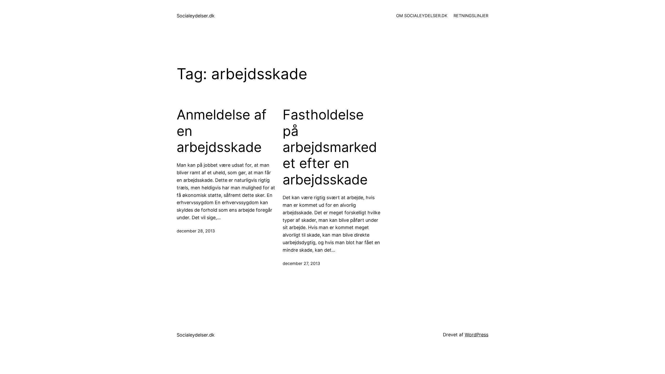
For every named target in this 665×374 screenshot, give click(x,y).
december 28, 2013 (196, 230)
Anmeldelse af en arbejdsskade (222, 131)
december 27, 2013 (301, 263)
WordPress (476, 334)
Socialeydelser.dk (196, 15)
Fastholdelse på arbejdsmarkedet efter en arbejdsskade (330, 147)
